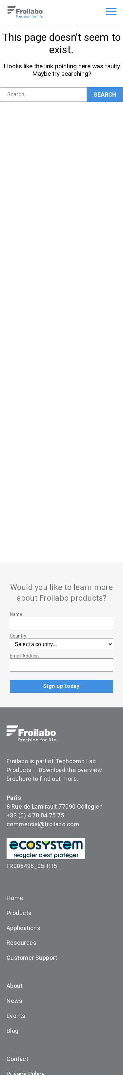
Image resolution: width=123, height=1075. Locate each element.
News (15, 1000)
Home (15, 897)
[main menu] (111, 12)
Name (16, 614)
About (15, 985)
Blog (13, 1030)
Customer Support (32, 957)
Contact (17, 1058)
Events (16, 1015)
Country (18, 636)
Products (19, 912)
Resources (21, 942)
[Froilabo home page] (25, 16)
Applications (23, 928)
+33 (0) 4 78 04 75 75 (35, 815)
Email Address (25, 655)
